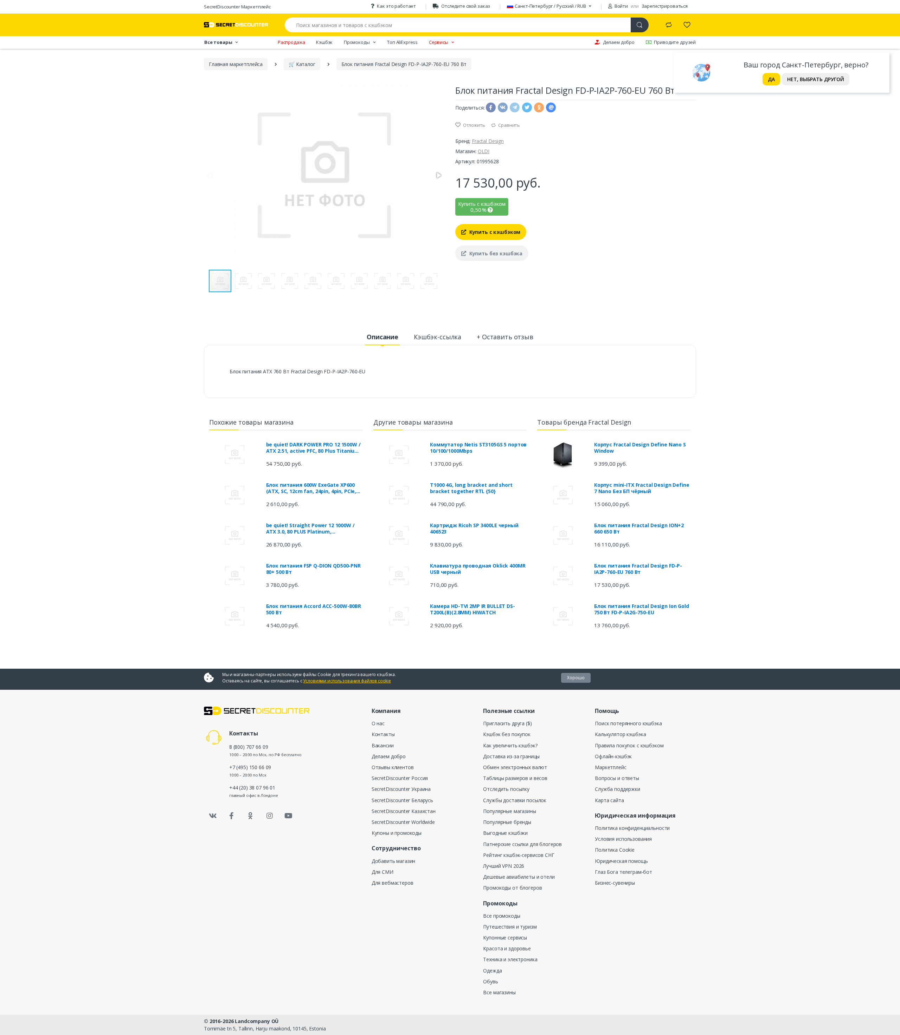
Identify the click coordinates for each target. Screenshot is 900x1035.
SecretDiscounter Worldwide (403, 822)
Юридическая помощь (621, 861)
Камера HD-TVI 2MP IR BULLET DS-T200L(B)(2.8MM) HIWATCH (472, 609)
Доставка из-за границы (511, 756)
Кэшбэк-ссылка (437, 337)
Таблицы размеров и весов (515, 778)
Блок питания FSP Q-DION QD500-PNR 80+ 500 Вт (313, 569)
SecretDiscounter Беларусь (402, 800)
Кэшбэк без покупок (506, 734)
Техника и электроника (510, 959)
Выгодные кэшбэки (505, 833)
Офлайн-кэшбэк (613, 756)
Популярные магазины (509, 811)
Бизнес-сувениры (615, 882)
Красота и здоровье (507, 948)
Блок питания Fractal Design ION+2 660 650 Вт (639, 528)
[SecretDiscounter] (236, 24)
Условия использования (623, 839)
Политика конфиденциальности (632, 828)
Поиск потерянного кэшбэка (628, 723)
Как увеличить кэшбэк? (510, 745)
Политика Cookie (615, 849)
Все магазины (499, 992)
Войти (620, 6)
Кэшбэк (324, 42)
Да (771, 79)
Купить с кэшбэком (494, 232)
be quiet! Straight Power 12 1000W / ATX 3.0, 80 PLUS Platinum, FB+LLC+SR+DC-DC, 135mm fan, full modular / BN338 (310, 528)
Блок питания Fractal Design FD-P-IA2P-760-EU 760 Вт (638, 569)
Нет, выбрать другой (815, 79)
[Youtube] (288, 816)
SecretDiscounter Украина (401, 789)
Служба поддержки (617, 789)
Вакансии (383, 745)
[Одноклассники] (250, 816)
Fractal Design (488, 141)
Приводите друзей (675, 42)
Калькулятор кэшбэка (620, 734)
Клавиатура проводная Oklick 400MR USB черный (477, 569)
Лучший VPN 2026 (503, 866)
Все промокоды (501, 915)
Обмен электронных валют (515, 767)
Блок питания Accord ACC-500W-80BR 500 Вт (313, 609)
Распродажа (291, 42)
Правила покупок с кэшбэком (629, 745)
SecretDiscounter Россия (400, 778)
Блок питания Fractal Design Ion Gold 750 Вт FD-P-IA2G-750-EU (641, 609)
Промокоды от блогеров (512, 887)
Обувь (490, 981)
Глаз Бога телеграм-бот (623, 872)
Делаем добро (619, 42)
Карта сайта (609, 800)
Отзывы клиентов (393, 767)
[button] (438, 175)
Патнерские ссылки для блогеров (522, 844)
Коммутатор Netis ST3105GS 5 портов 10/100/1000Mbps (478, 447)
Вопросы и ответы (617, 778)
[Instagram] (269, 816)
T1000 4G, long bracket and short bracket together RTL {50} (471, 488)
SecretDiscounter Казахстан (404, 811)
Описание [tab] (382, 337)
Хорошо (576, 678)
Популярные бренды (507, 822)
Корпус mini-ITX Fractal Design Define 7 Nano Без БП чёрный (641, 488)
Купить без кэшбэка (495, 253)
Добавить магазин (394, 861)
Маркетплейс (610, 767)
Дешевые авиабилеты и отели (518, 876)
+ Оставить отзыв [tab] (505, 337)
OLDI (483, 151)
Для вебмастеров (392, 882)
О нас (378, 723)
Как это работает (396, 6)
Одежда (492, 970)
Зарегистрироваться (665, 6)
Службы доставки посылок (514, 800)
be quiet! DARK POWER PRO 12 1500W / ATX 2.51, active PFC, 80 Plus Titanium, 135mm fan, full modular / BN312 (313, 447)
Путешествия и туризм (509, 926)
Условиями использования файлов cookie (347, 681)
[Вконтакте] (212, 816)
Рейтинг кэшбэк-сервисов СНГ (518, 855)
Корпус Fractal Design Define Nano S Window (640, 447)
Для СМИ (382, 872)
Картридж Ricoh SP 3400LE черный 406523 (474, 528)
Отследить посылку (506, 789)
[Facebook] (231, 816)
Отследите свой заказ (465, 6)
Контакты (383, 734)
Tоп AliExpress (402, 42)
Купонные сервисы (505, 937)
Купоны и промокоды (397, 833)
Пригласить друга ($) (507, 723)
